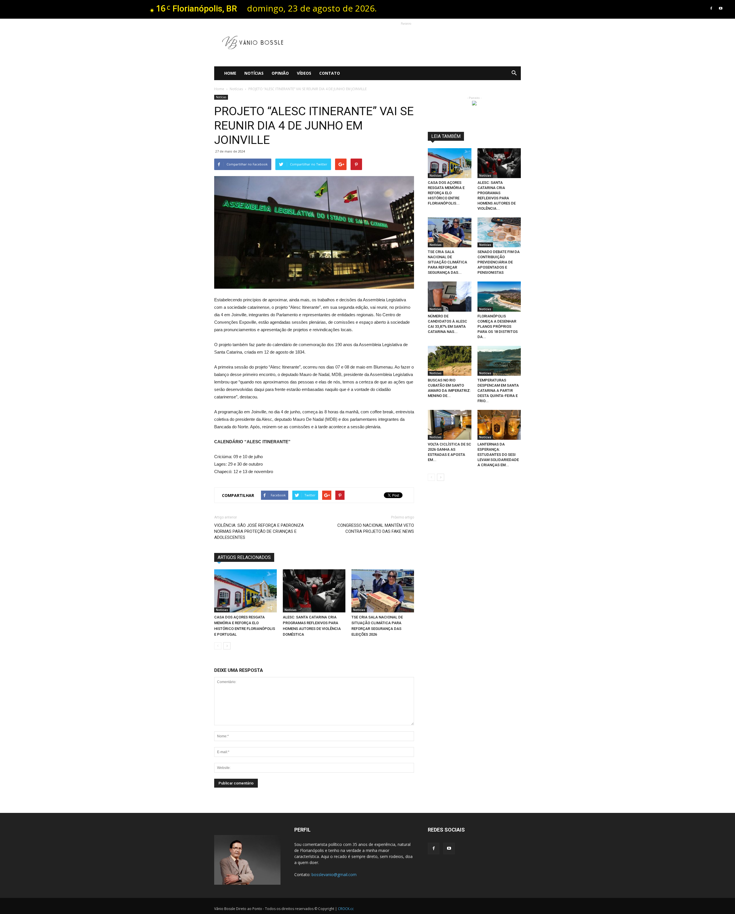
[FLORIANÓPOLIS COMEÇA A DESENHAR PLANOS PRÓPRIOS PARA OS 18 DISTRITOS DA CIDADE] (499, 296)
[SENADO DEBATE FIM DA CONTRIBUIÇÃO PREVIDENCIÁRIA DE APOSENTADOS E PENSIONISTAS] (499, 232)
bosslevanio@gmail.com (334, 874)
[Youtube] (720, 8)
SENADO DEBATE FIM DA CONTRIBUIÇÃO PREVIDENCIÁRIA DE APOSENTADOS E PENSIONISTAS (498, 262)
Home (230, 73)
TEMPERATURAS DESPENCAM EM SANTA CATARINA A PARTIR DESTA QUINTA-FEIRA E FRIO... (498, 390)
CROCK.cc (346, 908)
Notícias (254, 73)
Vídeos (304, 73)
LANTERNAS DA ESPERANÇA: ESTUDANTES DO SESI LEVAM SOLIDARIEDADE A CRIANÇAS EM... (498, 454)
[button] (514, 73)
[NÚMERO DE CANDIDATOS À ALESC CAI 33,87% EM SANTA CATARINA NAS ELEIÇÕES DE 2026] (449, 296)
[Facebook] (711, 8)
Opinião (280, 73)
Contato (329, 73)
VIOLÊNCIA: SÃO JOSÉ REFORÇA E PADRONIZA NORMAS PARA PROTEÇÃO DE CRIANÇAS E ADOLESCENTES (259, 531)
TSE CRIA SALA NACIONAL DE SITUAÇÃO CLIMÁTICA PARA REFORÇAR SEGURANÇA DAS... (447, 262)
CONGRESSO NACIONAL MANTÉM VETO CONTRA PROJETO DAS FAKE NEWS (375, 528)
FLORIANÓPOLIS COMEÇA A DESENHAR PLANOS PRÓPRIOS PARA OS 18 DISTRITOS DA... (497, 326)
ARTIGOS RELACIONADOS (244, 557)
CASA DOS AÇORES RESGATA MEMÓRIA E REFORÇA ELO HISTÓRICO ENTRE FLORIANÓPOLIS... (446, 192)
